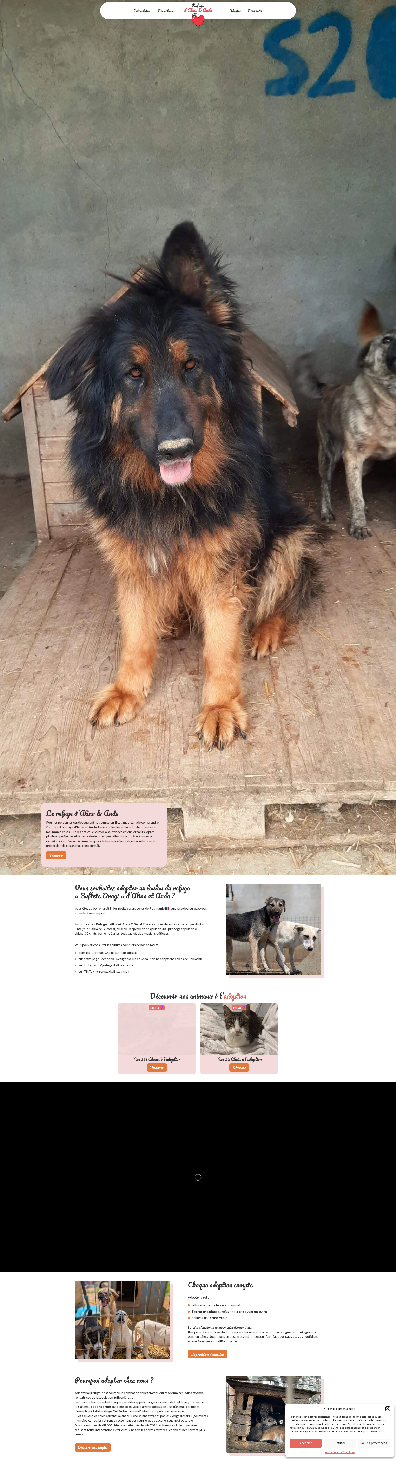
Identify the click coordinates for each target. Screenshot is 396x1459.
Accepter (305, 1443)
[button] (388, 1409)
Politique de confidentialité (340, 1452)
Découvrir (56, 855)
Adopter (235, 10)
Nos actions (165, 10)
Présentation (142, 10)
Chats (122, 952)
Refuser (339, 1443)
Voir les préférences (373, 1443)
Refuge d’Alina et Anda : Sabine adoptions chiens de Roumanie (159, 959)
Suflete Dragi (99, 895)
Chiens (109, 952)
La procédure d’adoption (207, 1354)
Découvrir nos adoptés (92, 1447)
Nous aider (255, 10)
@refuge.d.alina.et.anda (116, 965)
